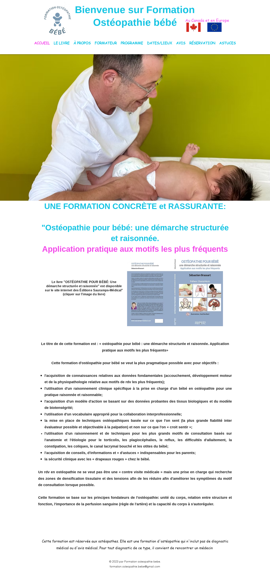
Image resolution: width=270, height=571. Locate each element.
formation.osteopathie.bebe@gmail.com (135, 566)
